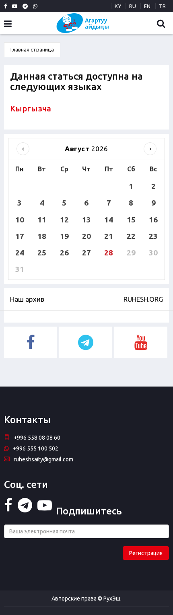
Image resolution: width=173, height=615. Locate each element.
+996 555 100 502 (35, 448)
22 (131, 236)
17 (19, 236)
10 (19, 219)
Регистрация (146, 553)
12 (64, 219)
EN (147, 6)
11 (41, 219)
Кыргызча (30, 108)
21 (108, 236)
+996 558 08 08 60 (37, 437)
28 (108, 252)
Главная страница (32, 49)
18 (41, 236)
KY (118, 6)
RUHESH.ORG (143, 299)
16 (153, 219)
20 (86, 236)
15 (131, 219)
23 (153, 236)
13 (86, 219)
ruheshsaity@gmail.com (43, 459)
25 (41, 252)
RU (132, 6)
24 (19, 252)
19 (64, 236)
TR (162, 6)
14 (108, 219)
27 (86, 252)
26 (64, 252)
